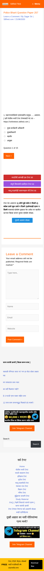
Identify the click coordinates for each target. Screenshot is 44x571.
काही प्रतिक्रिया (22, 512)
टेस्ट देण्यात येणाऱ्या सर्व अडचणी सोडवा (22, 509)
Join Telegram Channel (22, 428)
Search (6, 439)
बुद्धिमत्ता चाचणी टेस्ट (22, 496)
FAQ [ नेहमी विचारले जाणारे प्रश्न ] (22, 502)
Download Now (34, 564)
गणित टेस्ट (22, 493)
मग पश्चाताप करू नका (11, 382)
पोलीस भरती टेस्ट (22, 470)
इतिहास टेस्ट (22, 476)
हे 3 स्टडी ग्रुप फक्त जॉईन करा (14, 396)
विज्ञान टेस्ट (22, 489)
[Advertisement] (22, 45)
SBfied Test (15, 4)
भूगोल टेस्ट (22, 480)
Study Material (22, 499)
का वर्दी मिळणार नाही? (11, 389)
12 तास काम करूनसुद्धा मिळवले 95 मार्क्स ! (18, 403)
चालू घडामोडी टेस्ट (22, 483)
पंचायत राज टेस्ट (22, 486)
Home (22, 466)
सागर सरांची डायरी (22, 506)
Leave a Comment (11, 16)
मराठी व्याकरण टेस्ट (22, 473)
